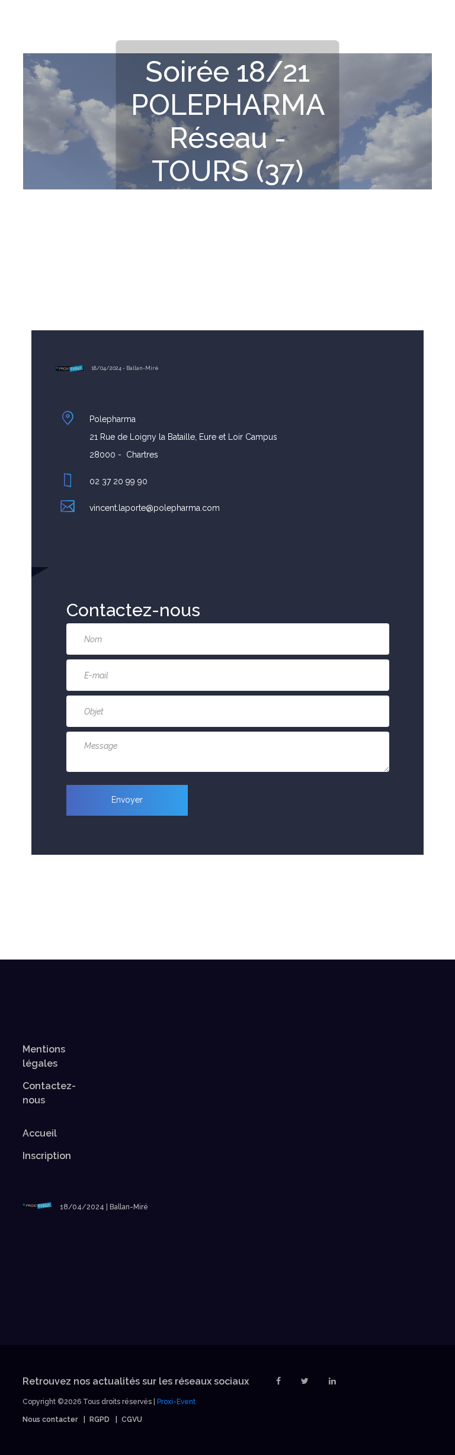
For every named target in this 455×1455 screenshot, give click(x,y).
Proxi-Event (176, 1402)
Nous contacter (50, 1419)
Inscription (47, 1155)
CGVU (131, 1419)
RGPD (99, 1419)
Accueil (40, 1133)
